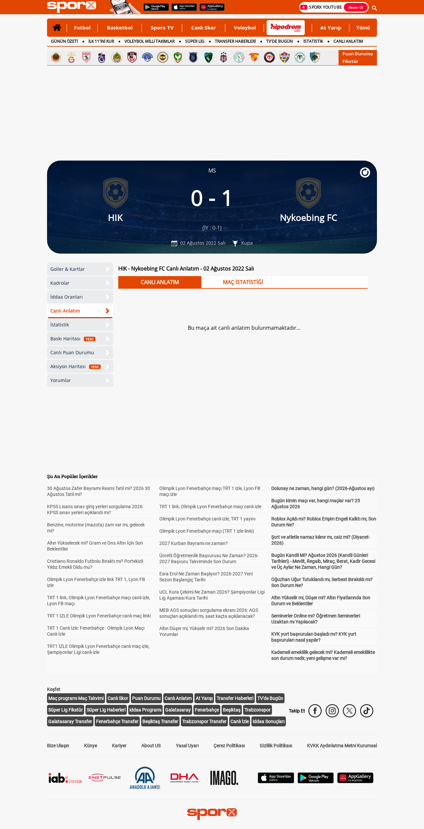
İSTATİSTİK (313, 41)
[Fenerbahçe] (162, 57)
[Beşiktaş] (223, 57)
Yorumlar (60, 380)
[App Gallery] (355, 781)
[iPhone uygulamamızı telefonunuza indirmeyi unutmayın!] (182, 10)
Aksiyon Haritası (74, 366)
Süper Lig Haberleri (106, 709)
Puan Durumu (358, 54)
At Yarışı (330, 27)
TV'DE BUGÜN (279, 41)
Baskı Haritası (71, 338)
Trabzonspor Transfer (204, 721)
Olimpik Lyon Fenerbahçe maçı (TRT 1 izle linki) (206, 531)
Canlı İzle (240, 721)
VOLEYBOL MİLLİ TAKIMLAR (150, 41)
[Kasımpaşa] (147, 57)
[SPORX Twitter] (349, 711)
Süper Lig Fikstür (65, 709)
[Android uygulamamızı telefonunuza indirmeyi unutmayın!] (154, 10)
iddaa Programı (145, 709)
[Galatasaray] (71, 57)
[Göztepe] (254, 57)
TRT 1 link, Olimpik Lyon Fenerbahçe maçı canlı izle (210, 506)
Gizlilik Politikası (276, 745)
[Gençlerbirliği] (56, 57)
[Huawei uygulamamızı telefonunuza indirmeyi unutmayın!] (210, 10)
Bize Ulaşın (58, 745)
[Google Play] (315, 781)
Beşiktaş (231, 709)
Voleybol (245, 27)
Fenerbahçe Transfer (117, 721)
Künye (90, 745)
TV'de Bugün (270, 698)
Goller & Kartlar (67, 269)
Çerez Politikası (229, 745)
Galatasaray (178, 709)
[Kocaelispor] (208, 57)
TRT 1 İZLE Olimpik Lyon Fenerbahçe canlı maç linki (99, 615)
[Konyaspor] (299, 57)
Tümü (363, 27)
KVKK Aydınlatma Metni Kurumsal (342, 745)
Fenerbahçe (207, 709)
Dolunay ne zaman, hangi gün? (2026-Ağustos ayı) (323, 488)
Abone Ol (355, 7)
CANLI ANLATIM (348, 41)
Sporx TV (162, 27)
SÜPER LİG (194, 41)
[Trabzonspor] (101, 57)
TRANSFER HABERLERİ (235, 41)
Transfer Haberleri (235, 698)
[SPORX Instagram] (332, 711)
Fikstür (350, 61)
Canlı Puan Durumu (72, 352)
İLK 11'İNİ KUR (101, 41)
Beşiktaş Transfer (160, 721)
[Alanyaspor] (117, 57)
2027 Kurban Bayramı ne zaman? (193, 543)
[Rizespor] (238, 57)
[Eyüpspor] (284, 57)
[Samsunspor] (86, 57)
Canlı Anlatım (65, 311)
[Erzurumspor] (315, 57)
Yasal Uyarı (187, 745)
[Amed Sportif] (178, 57)
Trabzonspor (257, 709)
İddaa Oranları (66, 297)
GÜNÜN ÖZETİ (64, 41)
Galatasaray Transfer (70, 721)
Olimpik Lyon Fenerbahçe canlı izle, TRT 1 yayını (207, 518)
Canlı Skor (203, 27)
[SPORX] (212, 814)
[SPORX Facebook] (315, 711)
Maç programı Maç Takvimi (76, 698)
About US (151, 745)
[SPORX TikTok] (366, 711)
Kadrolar (60, 283)
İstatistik (59, 324)
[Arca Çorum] (269, 57)
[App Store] (276, 781)
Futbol (82, 27)
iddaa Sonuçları (269, 721)
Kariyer (119, 745)
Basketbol (119, 27)
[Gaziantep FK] (132, 57)
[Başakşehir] (193, 57)
